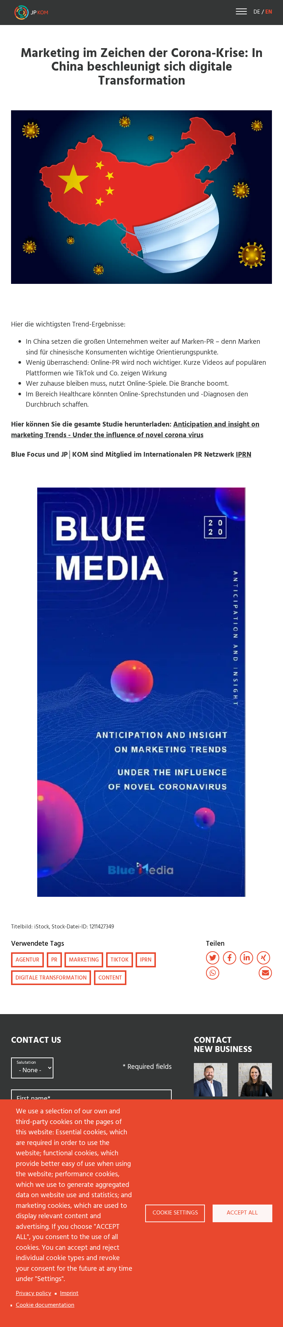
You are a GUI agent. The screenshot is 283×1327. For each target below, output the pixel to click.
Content (110, 978)
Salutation (26, 1062)
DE (257, 12)
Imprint (69, 1293)
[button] (212, 957)
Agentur (27, 960)
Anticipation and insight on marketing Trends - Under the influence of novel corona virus (135, 430)
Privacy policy (33, 1293)
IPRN (243, 454)
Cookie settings (175, 1213)
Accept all (242, 1213)
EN (268, 12)
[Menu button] (241, 12)
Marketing (84, 960)
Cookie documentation (45, 1305)
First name (33, 1099)
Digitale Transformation (51, 978)
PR (54, 960)
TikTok (120, 960)
